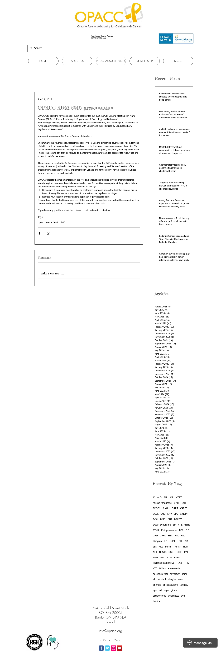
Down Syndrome (162, 525)
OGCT (172, 552)
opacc (41, 222)
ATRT (179, 497)
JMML (172, 541)
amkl (180, 579)
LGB (186, 541)
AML (172, 497)
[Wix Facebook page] (101, 648)
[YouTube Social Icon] (119, 648)
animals (157, 585)
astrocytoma (159, 596)
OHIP (179, 552)
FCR (181, 530)
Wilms (162, 568)
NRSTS (162, 552)
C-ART (175, 508)
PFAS (155, 557)
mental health (52, 222)
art (160, 590)
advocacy (175, 574)
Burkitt (166, 508)
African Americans (162, 503)
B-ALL (177, 503)
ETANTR (185, 525)
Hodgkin (157, 541)
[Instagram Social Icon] (113, 648)
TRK (186, 563)
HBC (170, 536)
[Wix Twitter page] (107, 648)
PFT (162, 557)
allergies (172, 579)
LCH (179, 541)
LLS (155, 547)
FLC (187, 530)
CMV (169, 514)
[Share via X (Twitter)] (48, 233)
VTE (155, 568)
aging (185, 574)
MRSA (178, 547)
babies (156, 601)
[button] (77, 61)
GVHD (163, 536)
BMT (184, 503)
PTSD (177, 557)
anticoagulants (170, 585)
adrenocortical (160, 574)
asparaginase (171, 590)
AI (154, 497)
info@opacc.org (110, 630)
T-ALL (179, 563)
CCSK (155, 514)
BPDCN (156, 508)
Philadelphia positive (163, 563)
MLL (161, 547)
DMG (162, 519)
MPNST (169, 547)
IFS (165, 541)
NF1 (155, 552)
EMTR (176, 525)
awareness (173, 596)
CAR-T (183, 508)
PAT (63, 222)
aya (183, 596)
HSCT (184, 536)
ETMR (156, 530)
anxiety (184, 585)
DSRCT (178, 519)
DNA (169, 519)
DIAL (155, 519)
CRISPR (184, 514)
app (155, 590)
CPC (176, 514)
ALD (159, 497)
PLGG (169, 557)
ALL (165, 497)
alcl (154, 579)
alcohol (162, 579)
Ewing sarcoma (169, 530)
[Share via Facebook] (39, 233)
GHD (155, 536)
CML (163, 514)
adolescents (174, 568)
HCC (177, 536)
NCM (185, 547)
